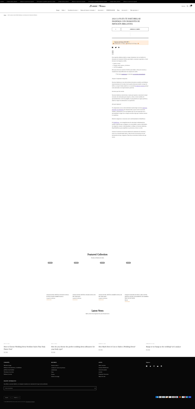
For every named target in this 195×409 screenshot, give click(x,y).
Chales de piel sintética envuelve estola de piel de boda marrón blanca (57, 295)
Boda (63, 10)
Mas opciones (134, 10)
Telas (52, 372)
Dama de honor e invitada (87, 10)
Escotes (53, 374)
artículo (100, 372)
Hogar (57, 10)
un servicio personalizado (139, 74)
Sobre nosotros (102, 365)
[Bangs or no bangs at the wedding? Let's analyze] (168, 329)
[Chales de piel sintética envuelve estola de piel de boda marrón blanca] (58, 276)
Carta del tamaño (103, 369)
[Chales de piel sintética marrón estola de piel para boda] (110, 276)
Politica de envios (8, 374)
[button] (130, 34)
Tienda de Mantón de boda (97, 257)
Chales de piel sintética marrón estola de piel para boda (110, 295)
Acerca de (124, 10)
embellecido (54, 369)
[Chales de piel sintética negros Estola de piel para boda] (84, 276)
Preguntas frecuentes (104, 374)
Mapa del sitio (102, 376)
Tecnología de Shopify (30, 401)
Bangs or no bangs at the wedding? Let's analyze (163, 347)
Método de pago (7, 365)
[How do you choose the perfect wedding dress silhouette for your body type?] (73, 329)
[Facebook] (147, 366)
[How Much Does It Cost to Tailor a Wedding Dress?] (121, 329)
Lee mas (6, 352)
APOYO (100, 362)
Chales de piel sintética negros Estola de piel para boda (84, 295)
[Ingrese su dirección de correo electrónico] (94, 388)
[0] (190, 6)
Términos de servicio (9, 372)
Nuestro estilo (54, 365)
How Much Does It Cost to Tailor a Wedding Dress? (117, 347)
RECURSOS (54, 362)
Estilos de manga (55, 376)
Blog (118, 10)
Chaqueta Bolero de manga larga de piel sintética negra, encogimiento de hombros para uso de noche (136, 296)
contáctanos (124, 74)
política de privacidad (9, 369)
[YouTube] (158, 366)
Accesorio (100, 10)
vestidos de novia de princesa (58, 367)
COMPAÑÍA (6, 362)
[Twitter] (151, 366)
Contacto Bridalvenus (104, 367)
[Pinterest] (162, 366)
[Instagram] (155, 366)
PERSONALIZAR (110, 10)
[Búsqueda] (187, 6)
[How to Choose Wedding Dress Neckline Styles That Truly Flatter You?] (26, 329)
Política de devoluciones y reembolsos (13, 367)
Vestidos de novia (72, 10)
